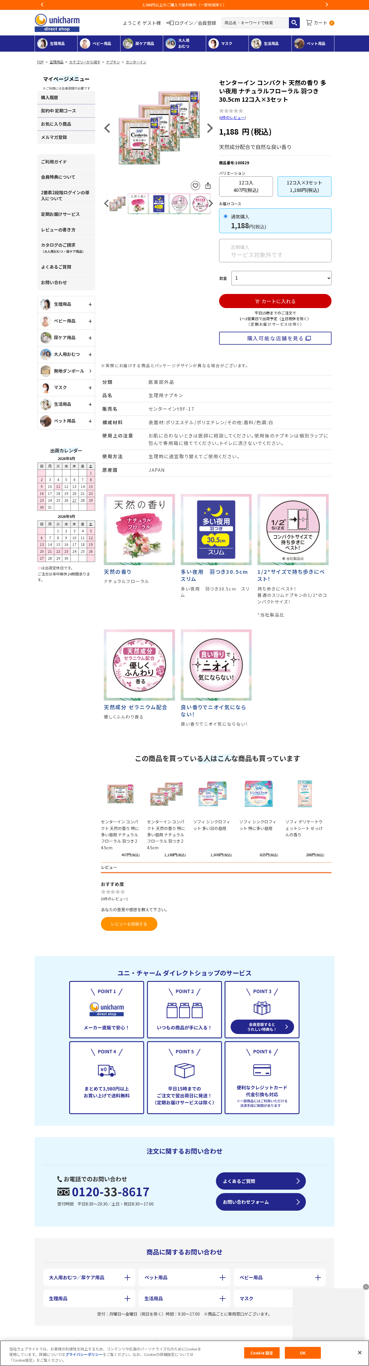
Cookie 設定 (262, 1352)
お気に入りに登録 (195, 185)
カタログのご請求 (63, 248)
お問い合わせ (54, 282)
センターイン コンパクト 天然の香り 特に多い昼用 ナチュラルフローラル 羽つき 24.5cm (120, 834)
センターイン (136, 62)
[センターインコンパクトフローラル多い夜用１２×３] (158, 127)
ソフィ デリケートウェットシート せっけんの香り (304, 828)
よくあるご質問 (56, 267)
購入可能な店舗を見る (275, 338)
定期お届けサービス (60, 214)
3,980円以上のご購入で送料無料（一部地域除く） (184, 4)
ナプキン (113, 62)
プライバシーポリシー (84, 1354)
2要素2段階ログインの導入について (65, 195)
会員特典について (58, 177)
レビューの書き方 (58, 230)
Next (326, 5)
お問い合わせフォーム (246, 1201)
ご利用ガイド (54, 162)
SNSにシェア (207, 185)
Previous (42, 5)
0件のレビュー (232, 117)
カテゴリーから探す (84, 62)
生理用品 (56, 62)
